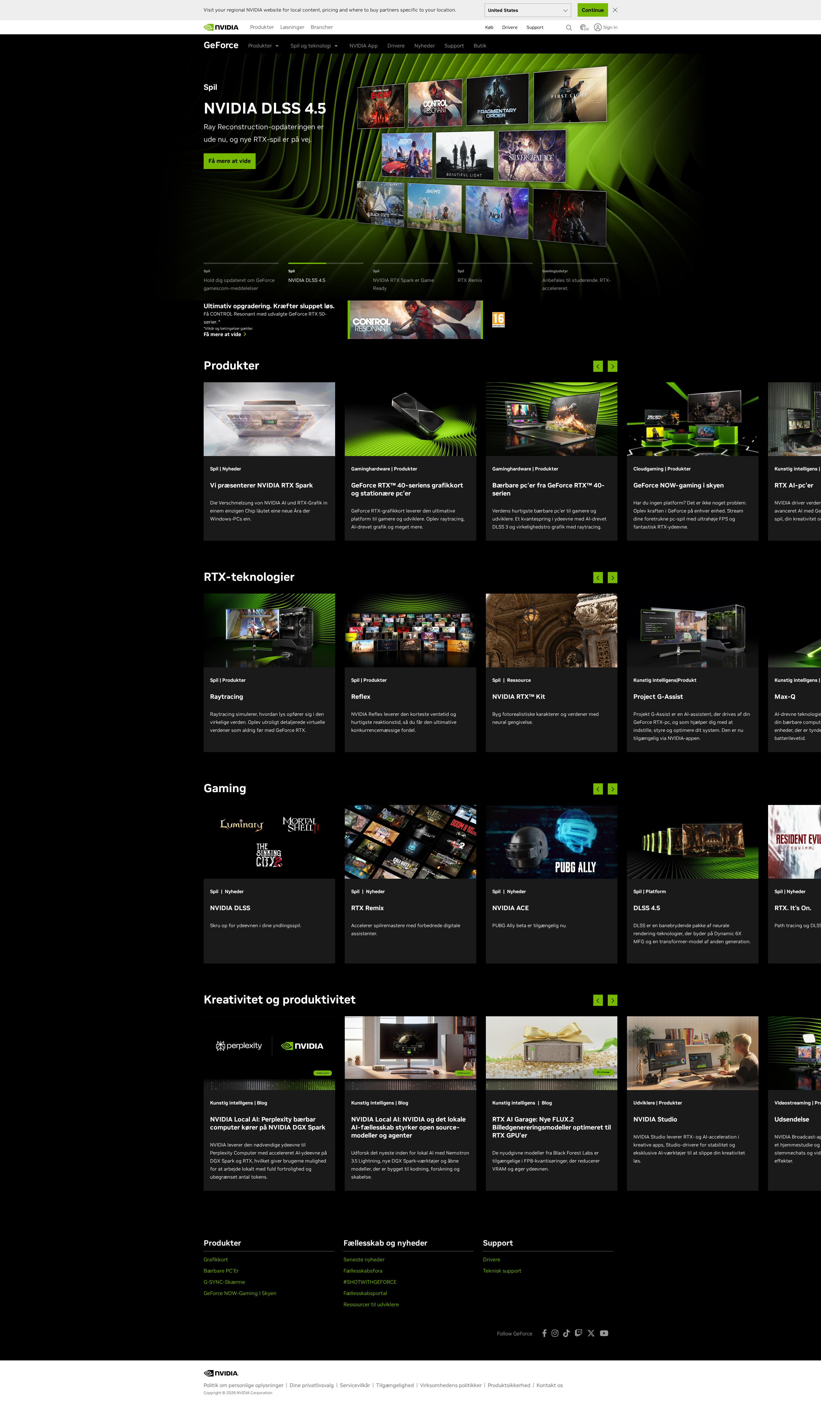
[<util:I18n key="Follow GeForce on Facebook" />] (544, 1333)
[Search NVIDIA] (569, 26)
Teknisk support (502, 1270)
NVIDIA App (364, 45)
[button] (583, 29)
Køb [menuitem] (489, 27)
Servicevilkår (355, 1385)
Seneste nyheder (364, 1259)
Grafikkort (216, 1259)
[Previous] (598, 366)
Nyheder (424, 45)
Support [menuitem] (535, 27)
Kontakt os (550, 1385)
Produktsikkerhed (509, 1385)
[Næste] (612, 366)
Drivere (396, 45)
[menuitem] (262, 27)
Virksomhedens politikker (451, 1385)
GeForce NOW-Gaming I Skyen (240, 1293)
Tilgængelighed (395, 1385)
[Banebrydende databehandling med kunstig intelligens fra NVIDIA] (221, 27)
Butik (480, 45)
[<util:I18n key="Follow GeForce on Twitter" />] (591, 1333)
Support (454, 45)
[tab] (241, 277)
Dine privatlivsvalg (312, 1385)
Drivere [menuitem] (510, 27)
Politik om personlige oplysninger (244, 1385)
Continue (593, 10)
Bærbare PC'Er (221, 1270)
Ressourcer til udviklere (371, 1304)
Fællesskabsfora (363, 1270)
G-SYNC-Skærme (224, 1282)
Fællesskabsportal (365, 1293)
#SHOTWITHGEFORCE (369, 1282)
